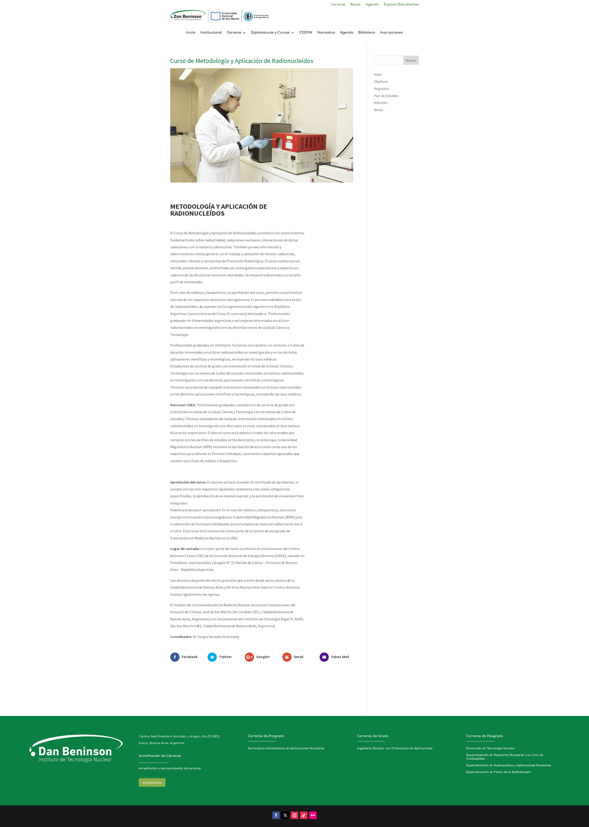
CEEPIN (305, 32)
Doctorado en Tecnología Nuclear (490, 748)
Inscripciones (391, 32)
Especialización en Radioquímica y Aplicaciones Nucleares (508, 765)
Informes (380, 102)
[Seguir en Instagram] (294, 815)
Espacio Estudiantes (401, 4)
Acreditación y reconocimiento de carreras (170, 768)
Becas (355, 4)
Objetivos (381, 81)
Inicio (190, 32)
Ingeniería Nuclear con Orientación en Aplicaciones (395, 748)
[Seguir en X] (285, 815)
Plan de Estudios (386, 96)
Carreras (338, 4)
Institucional (211, 32)
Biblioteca (366, 32)
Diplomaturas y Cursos (270, 32)
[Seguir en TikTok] (303, 815)
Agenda (372, 4)
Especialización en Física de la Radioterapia (498, 772)
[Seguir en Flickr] (313, 815)
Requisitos (381, 88)
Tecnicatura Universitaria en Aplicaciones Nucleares (286, 748)
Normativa (326, 32)
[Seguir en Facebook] (276, 815)
